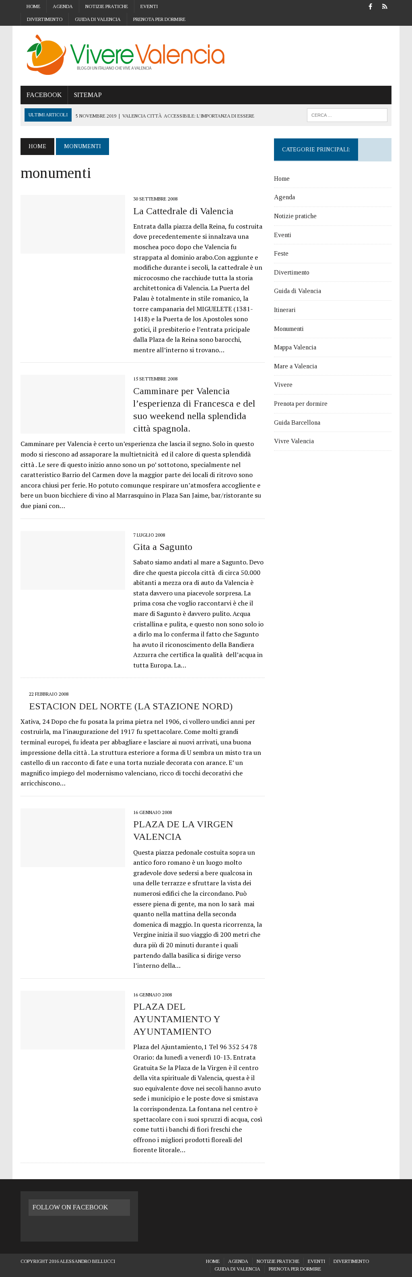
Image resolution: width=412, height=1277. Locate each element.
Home (33, 6)
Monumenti (289, 328)
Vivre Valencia (294, 441)
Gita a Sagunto (162, 546)
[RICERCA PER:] (347, 114)
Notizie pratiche (106, 6)
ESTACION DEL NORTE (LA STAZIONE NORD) (131, 706)
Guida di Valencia (98, 19)
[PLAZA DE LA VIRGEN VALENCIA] (73, 861)
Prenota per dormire (159, 19)
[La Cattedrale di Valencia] (73, 248)
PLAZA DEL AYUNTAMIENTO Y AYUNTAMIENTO (176, 1019)
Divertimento (44, 19)
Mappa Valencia (295, 347)
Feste (281, 253)
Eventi (149, 6)
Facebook (44, 94)
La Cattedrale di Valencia (183, 211)
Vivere (283, 384)
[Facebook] (370, 5)
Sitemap (88, 94)
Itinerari (285, 309)
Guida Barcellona (297, 422)
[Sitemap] (385, 5)
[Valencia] (206, 56)
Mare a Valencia (295, 366)
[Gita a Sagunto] (73, 584)
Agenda (63, 6)
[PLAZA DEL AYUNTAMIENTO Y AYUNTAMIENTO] (73, 1043)
